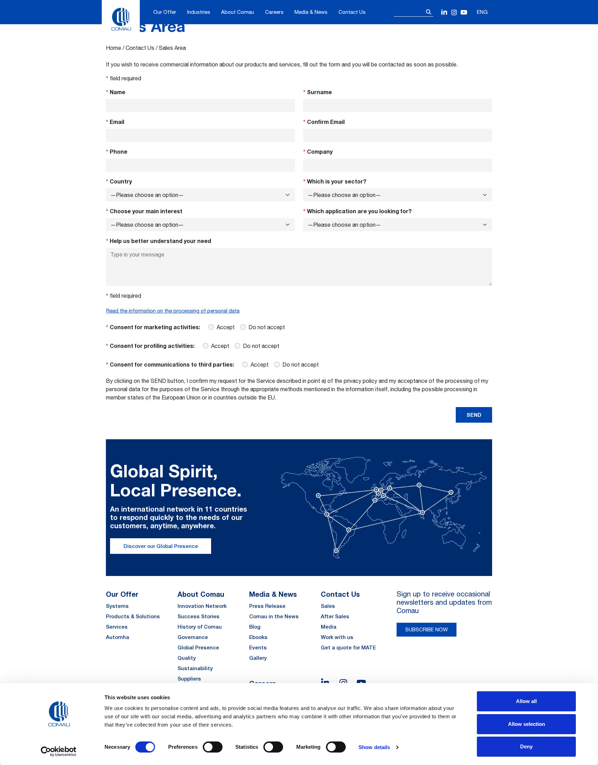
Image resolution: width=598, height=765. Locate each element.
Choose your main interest (144, 211)
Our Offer (164, 12)
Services (117, 627)
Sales (328, 606)
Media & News (311, 12)
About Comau (237, 12)
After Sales (335, 616)
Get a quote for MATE (348, 647)
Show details (374, 747)
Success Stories (198, 616)
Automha (117, 637)
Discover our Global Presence (161, 546)
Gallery (258, 658)
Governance (193, 637)
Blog (255, 627)
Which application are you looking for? (357, 211)
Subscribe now (426, 629)
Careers (274, 12)
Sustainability (195, 668)
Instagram (454, 12)
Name (115, 92)
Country (119, 181)
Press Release (267, 606)
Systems (117, 606)
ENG (482, 12)
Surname (317, 92)
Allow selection (526, 724)
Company (318, 151)
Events (258, 647)
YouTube (464, 12)
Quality (187, 658)
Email (115, 121)
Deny (526, 746)
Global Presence (198, 647)
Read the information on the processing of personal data (172, 311)
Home (113, 48)
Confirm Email (324, 121)
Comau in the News (274, 616)
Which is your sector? (334, 181)
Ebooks (258, 637)
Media (328, 627)
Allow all (526, 701)
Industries (198, 12)
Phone (116, 151)
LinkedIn (444, 12)
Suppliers (189, 679)
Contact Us (351, 12)
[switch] (213, 747)
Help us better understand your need (158, 240)
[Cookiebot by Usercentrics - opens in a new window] (58, 751)
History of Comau (200, 627)
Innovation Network (202, 606)
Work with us (337, 637)
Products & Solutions (133, 616)
